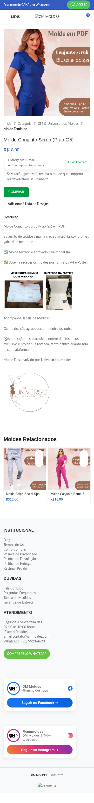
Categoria (25, 123)
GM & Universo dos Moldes (58, 123)
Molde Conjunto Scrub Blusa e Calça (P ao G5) (69, 494)
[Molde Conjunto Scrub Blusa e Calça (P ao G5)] (69, 469)
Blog (7, 540)
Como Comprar (15, 549)
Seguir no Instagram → (40, 750)
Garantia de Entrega (18, 602)
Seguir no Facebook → (39, 702)
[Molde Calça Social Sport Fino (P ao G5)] (25, 469)
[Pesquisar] (77, 17)
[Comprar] (39, 454)
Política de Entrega (17, 564)
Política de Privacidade (20, 554)
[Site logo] (47, 17)
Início (8, 123)
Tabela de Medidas (17, 598)
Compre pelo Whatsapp (27, 654)
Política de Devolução (20, 559)
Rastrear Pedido (15, 568)
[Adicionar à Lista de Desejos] (39, 463)
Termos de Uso (15, 545)
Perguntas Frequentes (20, 593)
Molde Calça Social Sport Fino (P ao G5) (24, 494)
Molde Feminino (15, 129)
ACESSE (81, 4)
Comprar (16, 192)
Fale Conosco (13, 588)
